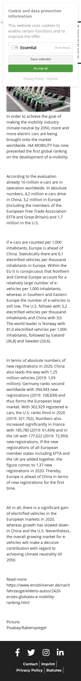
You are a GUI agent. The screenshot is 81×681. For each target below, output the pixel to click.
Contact (30, 664)
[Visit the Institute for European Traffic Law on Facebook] (17, 653)
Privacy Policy (29, 670)
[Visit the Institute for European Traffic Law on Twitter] (31, 653)
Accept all (41, 68)
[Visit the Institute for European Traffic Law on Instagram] (46, 653)
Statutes (54, 670)
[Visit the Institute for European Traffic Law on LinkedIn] (60, 653)
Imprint (48, 664)
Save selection (40, 59)
